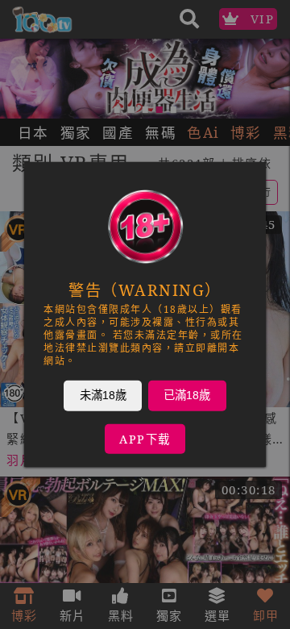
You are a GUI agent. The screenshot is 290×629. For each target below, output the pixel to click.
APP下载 (145, 439)
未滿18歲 (103, 395)
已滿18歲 (187, 395)
